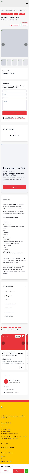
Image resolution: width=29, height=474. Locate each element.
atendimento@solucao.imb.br (10, 433)
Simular (14, 187)
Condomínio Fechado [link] (20, 10)
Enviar (14, 113)
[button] (3, 44)
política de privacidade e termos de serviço (15, 119)
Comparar (3, 459)
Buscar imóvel (9, 10)
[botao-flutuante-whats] (26, 471)
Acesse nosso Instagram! (7, 447)
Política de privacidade (6, 461)
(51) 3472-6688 (6, 429)
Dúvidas (6, 471)
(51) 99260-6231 (7, 431)
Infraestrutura (8, 286)
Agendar (18, 471)
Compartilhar (15, 25)
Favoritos (3, 456)
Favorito (25, 25)
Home (2, 10)
